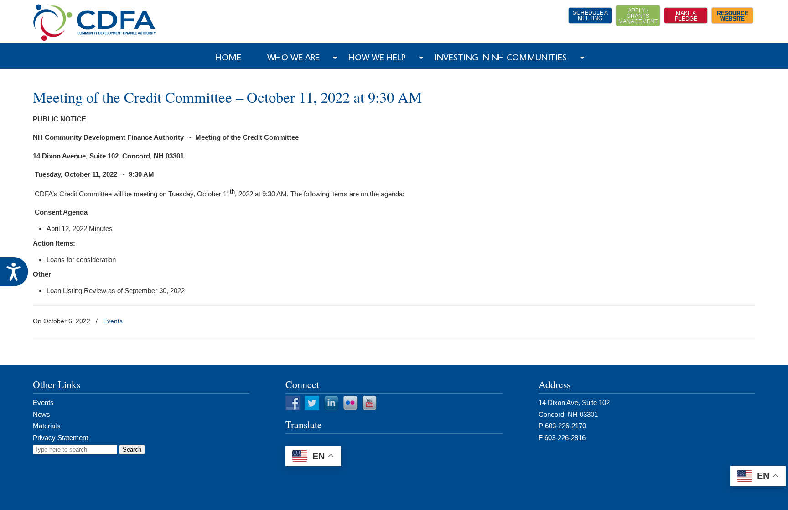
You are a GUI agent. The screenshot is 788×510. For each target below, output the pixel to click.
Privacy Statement (60, 438)
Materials (46, 426)
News (41, 414)
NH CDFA (95, 23)
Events (113, 321)
